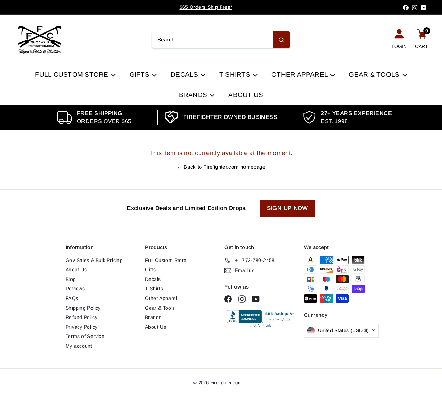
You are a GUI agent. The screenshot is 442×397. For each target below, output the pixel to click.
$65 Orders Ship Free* (206, 7)
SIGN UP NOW (287, 208)
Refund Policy (81, 317)
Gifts (140, 74)
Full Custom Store (72, 74)
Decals (185, 74)
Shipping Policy (83, 308)
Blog (71, 279)
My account (79, 346)
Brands (194, 94)
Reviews (75, 288)
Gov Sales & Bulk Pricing (94, 260)
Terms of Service (85, 336)
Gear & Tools (375, 74)
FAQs (72, 298)
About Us (245, 94)
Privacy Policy (81, 327)
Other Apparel (300, 74)
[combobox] (221, 39)
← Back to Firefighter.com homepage (221, 167)
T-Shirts (235, 74)
